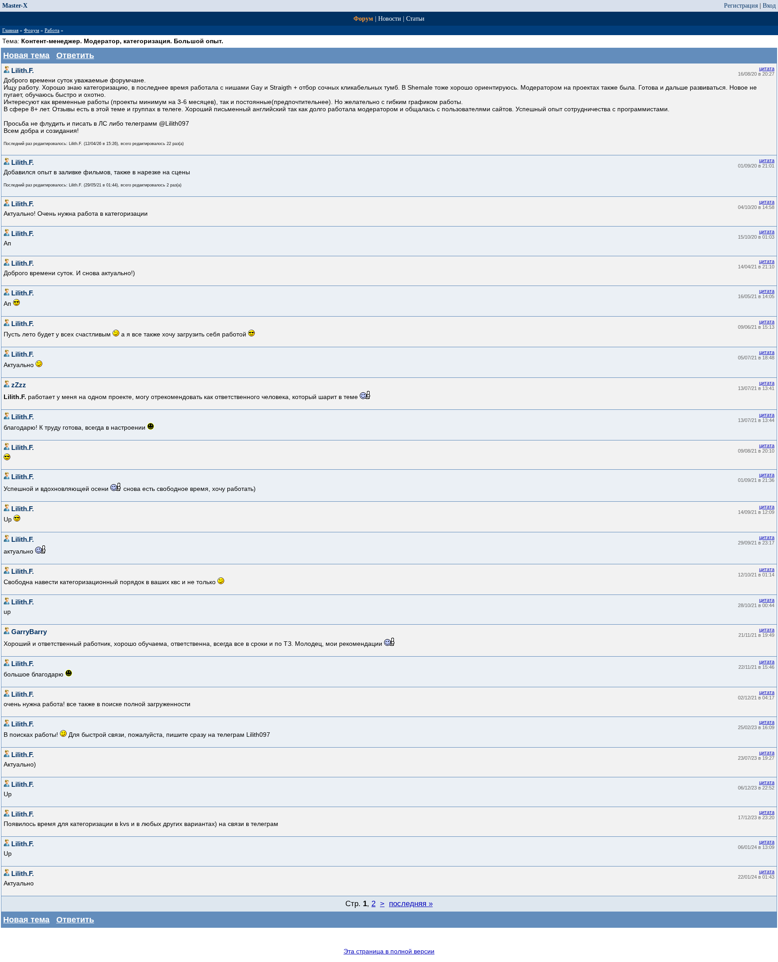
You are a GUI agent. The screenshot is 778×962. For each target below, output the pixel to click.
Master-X (14, 5)
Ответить (75, 55)
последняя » (411, 903)
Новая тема (26, 55)
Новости (389, 18)
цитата (766, 68)
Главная (10, 30)
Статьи (415, 18)
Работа (52, 30)
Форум (363, 18)
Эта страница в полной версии (389, 951)
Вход (769, 5)
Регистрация (741, 5)
